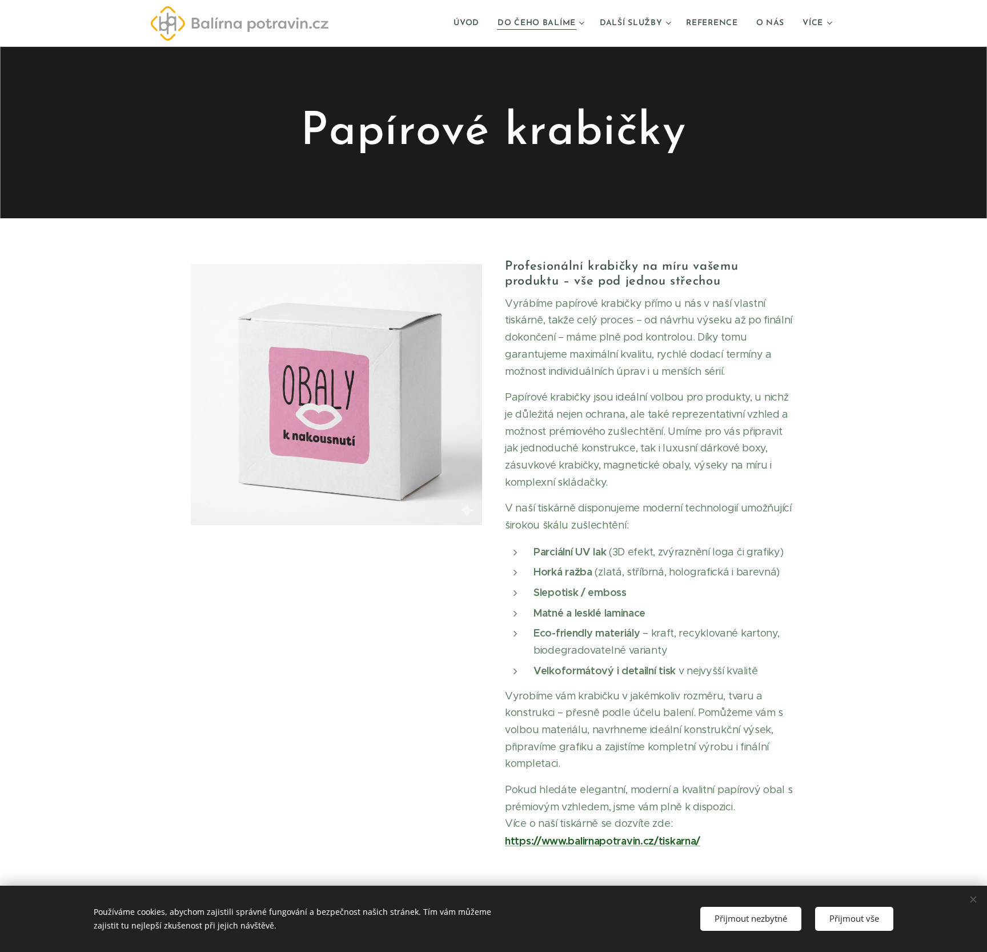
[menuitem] (469, 23)
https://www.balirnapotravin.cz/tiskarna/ (602, 840)
